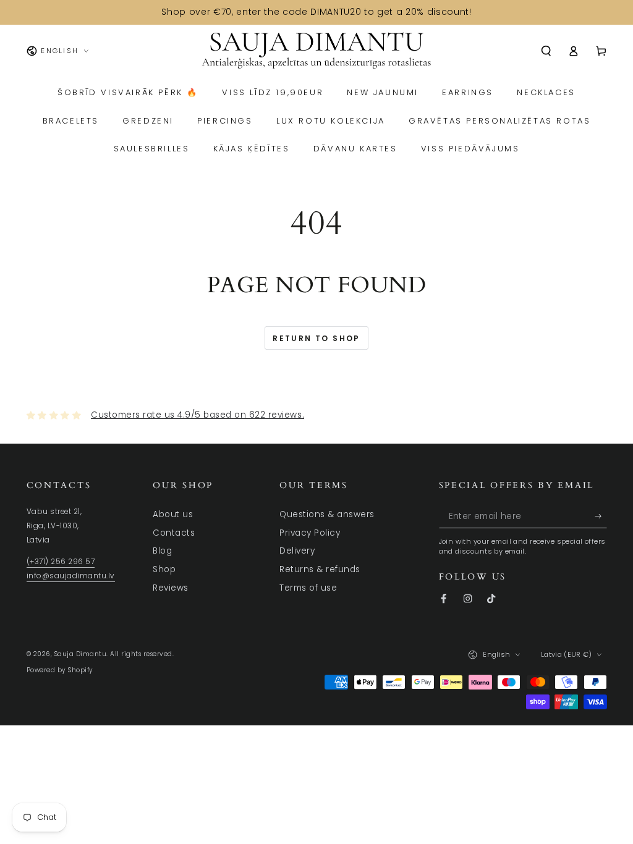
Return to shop (316, 338)
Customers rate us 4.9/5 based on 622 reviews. (197, 415)
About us (173, 514)
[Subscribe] (601, 516)
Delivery (297, 551)
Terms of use (308, 588)
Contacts (174, 533)
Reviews (171, 588)
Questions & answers (327, 514)
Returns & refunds (319, 569)
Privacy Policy (309, 533)
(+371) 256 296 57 (61, 562)
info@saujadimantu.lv (71, 576)
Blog (162, 551)
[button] (546, 51)
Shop (164, 569)
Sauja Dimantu (80, 654)
